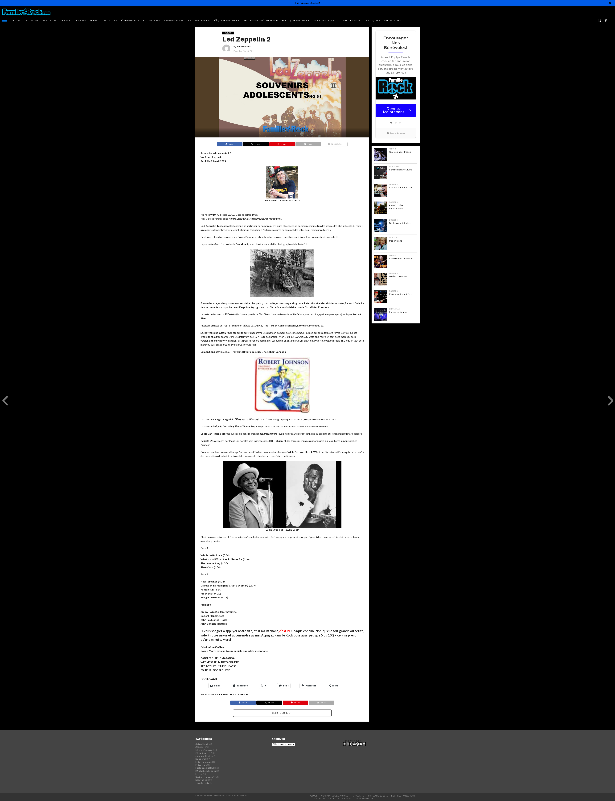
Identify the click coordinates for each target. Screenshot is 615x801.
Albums (65, 20)
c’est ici (284, 631)
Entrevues (201, 765)
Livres (93, 20)
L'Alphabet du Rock (205, 771)
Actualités (31, 20)
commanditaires (204, 756)
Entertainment (203, 762)
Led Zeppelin (240, 694)
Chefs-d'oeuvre (204, 750)
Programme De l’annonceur (261, 20)
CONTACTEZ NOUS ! (350, 20)
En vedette (225, 694)
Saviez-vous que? (324, 20)
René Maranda (244, 46)
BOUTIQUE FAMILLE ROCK (296, 20)
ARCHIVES (154, 20)
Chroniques (109, 20)
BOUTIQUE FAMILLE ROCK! (403, 796)
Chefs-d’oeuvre (173, 20)
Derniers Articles (364, 798)
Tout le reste (202, 783)
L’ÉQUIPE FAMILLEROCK (226, 20)
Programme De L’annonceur (334, 796)
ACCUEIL (16, 20)
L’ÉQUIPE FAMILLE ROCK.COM (326, 798)
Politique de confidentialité (382, 20)
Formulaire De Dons (377, 796)
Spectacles (49, 20)
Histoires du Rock (199, 20)
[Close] (609, 2)
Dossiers (80, 20)
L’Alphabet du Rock (132, 20)
